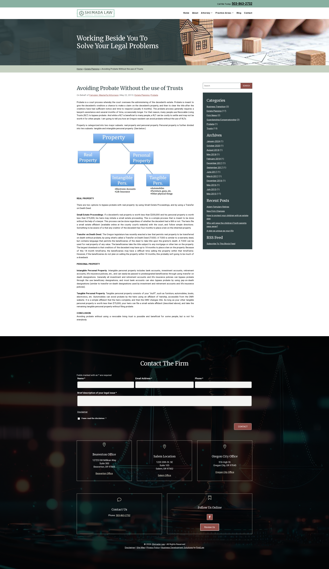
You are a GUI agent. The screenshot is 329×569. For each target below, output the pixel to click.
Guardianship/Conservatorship (221, 119)
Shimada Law (158, 544)
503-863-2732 (242, 4)
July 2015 (211, 189)
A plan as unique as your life (220, 230)
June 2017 (212, 172)
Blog (239, 13)
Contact (248, 13)
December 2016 (214, 180)
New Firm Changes (216, 211)
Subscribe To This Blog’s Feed (221, 243)
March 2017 (212, 176)
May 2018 (211, 154)
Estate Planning (142, 95)
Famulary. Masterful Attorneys (103, 95)
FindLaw (200, 547)
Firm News (212, 115)
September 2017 (215, 167)
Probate (154, 95)
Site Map (141, 547)
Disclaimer (82, 412)
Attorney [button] (205, 13)
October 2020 (213, 145)
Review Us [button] (209, 527)
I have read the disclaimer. (93, 418)
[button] (326, 550)
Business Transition (216, 106)
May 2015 (211, 193)
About (195, 13)
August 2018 (213, 150)
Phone (199, 378)
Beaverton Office (104, 473)
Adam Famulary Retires (218, 206)
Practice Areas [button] (223, 13)
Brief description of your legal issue (97, 392)
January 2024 (213, 141)
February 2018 (214, 158)
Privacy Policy (153, 547)
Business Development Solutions (177, 547)
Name (81, 378)
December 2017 (214, 163)
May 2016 (211, 185)
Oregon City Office (224, 472)
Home (186, 13)
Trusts (210, 128)
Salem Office (164, 475)
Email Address (143, 378)
